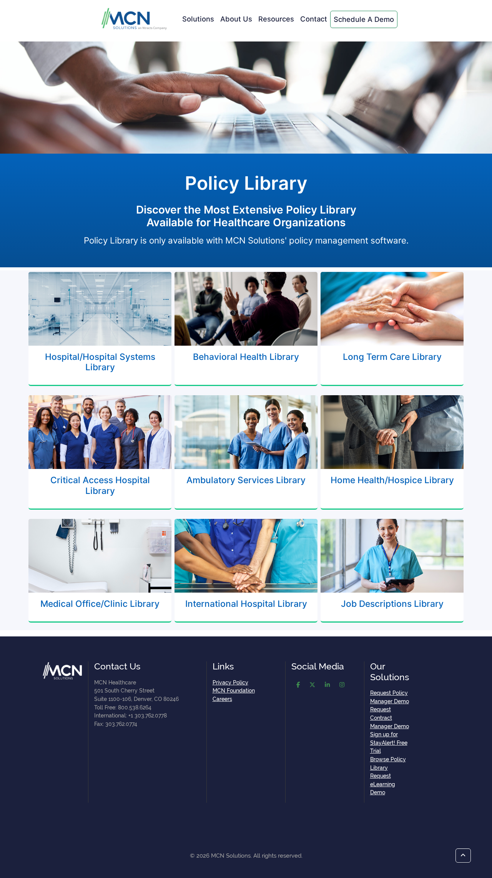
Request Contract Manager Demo (389, 717)
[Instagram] (341, 685)
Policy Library (246, 183)
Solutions (198, 19)
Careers (222, 699)
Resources (276, 19)
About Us (236, 19)
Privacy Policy (230, 682)
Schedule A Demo (364, 19)
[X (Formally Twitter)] (312, 685)
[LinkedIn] (327, 685)
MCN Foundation (234, 690)
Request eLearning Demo (382, 783)
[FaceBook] (298, 685)
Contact (313, 19)
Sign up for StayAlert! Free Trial (388, 742)
